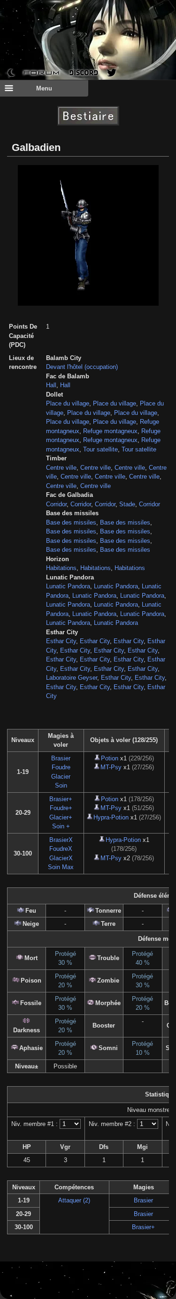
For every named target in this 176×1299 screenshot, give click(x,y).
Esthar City (61, 641)
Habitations (61, 567)
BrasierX (61, 839)
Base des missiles (71, 522)
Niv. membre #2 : (112, 1123)
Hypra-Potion (111, 817)
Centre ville (61, 467)
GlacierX (61, 858)
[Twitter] (111, 72)
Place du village (67, 403)
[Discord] (83, 72)
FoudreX (60, 848)
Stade (127, 504)
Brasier (60, 758)
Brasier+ (60, 799)
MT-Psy (111, 767)
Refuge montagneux (110, 431)
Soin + (61, 826)
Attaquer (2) (74, 1200)
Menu (44, 88)
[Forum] (41, 72)
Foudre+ (61, 807)
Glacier (60, 776)
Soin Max (61, 867)
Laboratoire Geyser (71, 677)
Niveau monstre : (150, 1109)
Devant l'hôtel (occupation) (82, 366)
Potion (109, 758)
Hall (51, 385)
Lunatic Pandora (68, 586)
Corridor (56, 504)
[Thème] (11, 72)
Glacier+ (60, 817)
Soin (61, 785)
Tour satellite (100, 449)
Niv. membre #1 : (34, 1123)
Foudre (61, 767)
